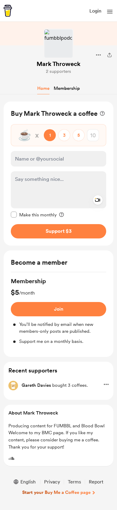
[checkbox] (34, 214)
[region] (58, 173)
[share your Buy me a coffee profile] (109, 55)
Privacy (52, 482)
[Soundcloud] (11, 458)
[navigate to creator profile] (59, 43)
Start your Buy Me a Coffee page (56, 492)
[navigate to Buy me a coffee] (8, 11)
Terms (74, 482)
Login (95, 11)
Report (96, 482)
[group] (58, 311)
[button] (109, 11)
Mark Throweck (58, 63)
